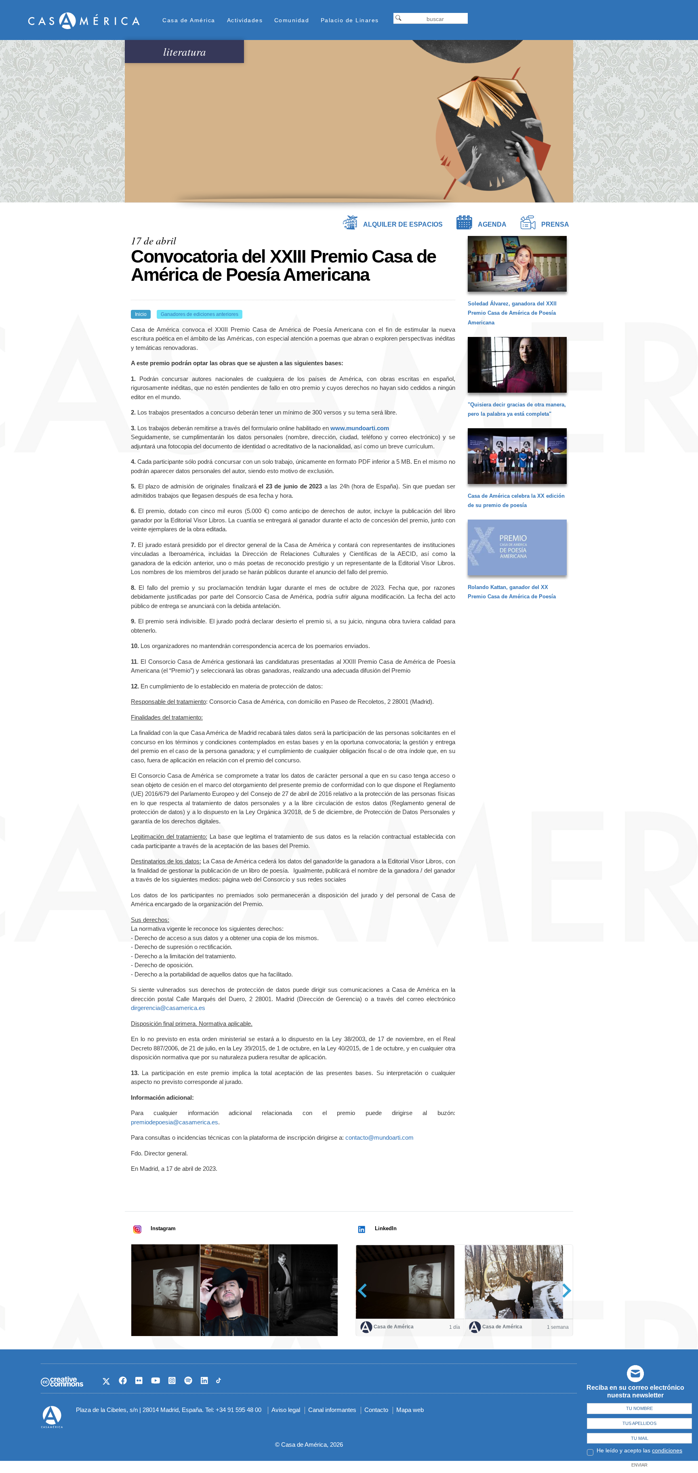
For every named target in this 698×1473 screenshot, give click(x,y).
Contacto (376, 1409)
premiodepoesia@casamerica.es (174, 1122)
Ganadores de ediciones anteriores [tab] (199, 314)
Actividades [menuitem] (245, 20)
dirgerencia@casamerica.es (168, 1007)
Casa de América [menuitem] (188, 20)
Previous (365, 1291)
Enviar (639, 1464)
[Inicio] (84, 20)
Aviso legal (285, 1409)
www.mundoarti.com (359, 428)
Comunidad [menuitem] (291, 20)
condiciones (667, 1450)
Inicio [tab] (141, 314)
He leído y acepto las (639, 1450)
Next (564, 1291)
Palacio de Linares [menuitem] (350, 20)
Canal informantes (332, 1409)
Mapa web (410, 1409)
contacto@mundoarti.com (379, 1137)
